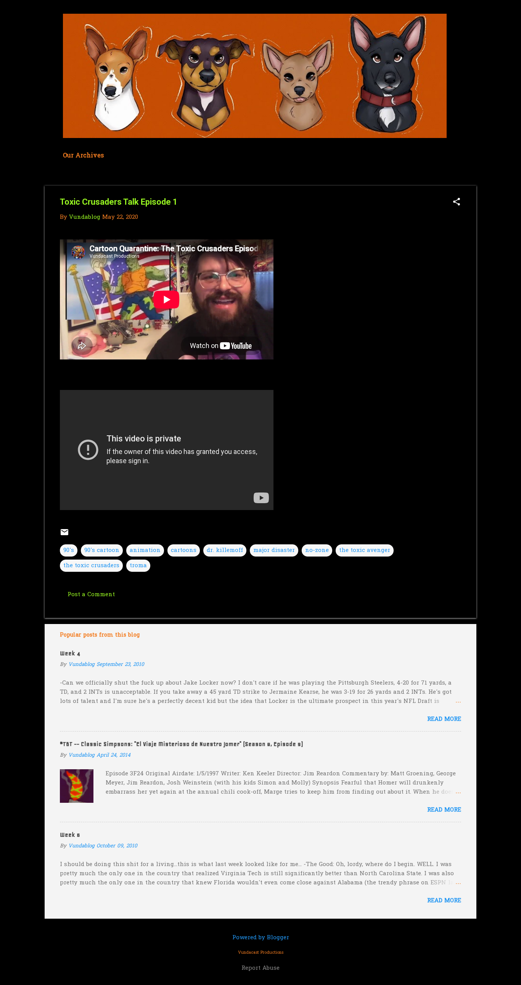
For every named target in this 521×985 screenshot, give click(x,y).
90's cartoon (101, 550)
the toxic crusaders (91, 565)
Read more (444, 719)
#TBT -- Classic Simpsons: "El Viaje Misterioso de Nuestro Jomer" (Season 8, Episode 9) (181, 744)
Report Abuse (260, 968)
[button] (456, 202)
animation (145, 550)
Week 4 (70, 653)
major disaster (274, 550)
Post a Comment (91, 594)
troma (138, 565)
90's (68, 550)
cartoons (183, 550)
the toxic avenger (364, 550)
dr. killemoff (225, 550)
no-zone (317, 550)
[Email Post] (64, 535)
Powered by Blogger (260, 938)
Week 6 (70, 834)
